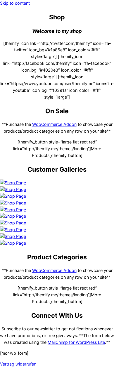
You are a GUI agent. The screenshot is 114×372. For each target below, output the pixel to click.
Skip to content (15, 3)
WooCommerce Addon (54, 124)
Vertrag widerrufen (18, 363)
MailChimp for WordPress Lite (76, 342)
